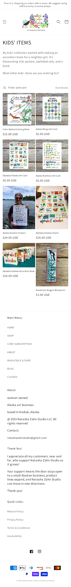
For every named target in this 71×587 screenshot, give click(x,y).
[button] (5, 22)
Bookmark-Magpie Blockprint (50, 290)
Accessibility (14, 536)
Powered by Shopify (47, 581)
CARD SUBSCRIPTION (19, 343)
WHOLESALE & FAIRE (19, 360)
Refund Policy (15, 511)
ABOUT (11, 352)
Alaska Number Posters (14, 232)
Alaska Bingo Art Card (46, 129)
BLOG (10, 368)
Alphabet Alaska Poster (47, 232)
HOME (10, 327)
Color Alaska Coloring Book (16, 129)
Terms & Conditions (18, 527)
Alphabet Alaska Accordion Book (19, 271)
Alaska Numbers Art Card (48, 175)
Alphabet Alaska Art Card (15, 175)
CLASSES (12, 376)
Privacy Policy (15, 519)
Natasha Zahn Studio (30, 581)
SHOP (10, 335)
